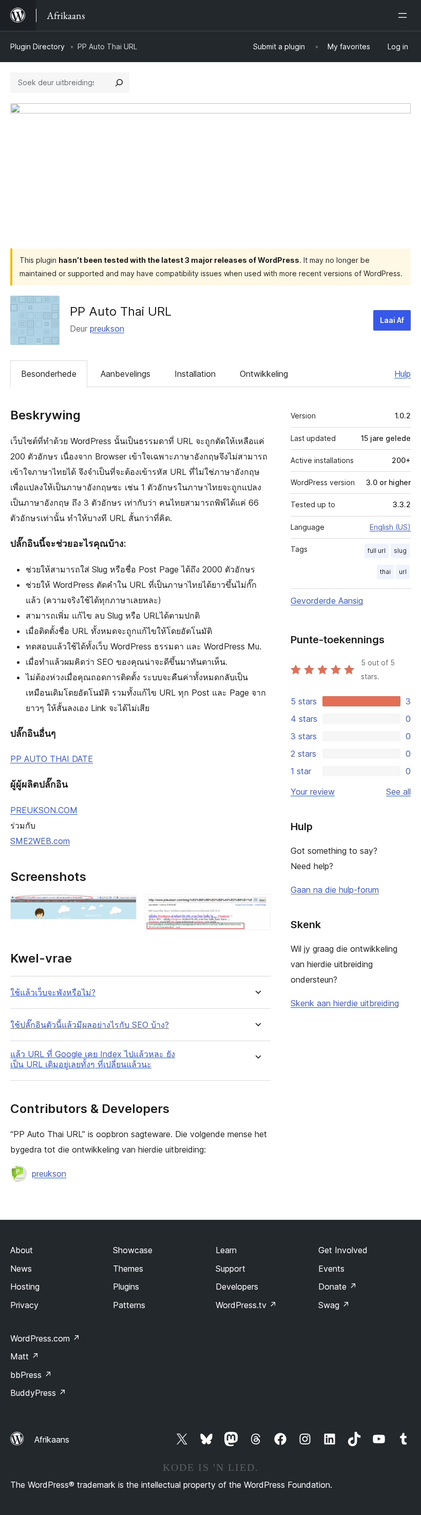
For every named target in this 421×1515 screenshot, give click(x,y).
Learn (226, 1250)
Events (331, 1268)
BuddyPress (38, 1393)
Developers (237, 1286)
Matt (24, 1356)
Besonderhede (48, 374)
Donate (337, 1286)
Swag (334, 1305)
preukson (107, 328)
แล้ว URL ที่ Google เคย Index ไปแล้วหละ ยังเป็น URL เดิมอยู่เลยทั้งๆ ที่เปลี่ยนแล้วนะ (92, 1059)
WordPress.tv (246, 1305)
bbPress (31, 1375)
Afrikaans (51, 1439)
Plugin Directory (37, 46)
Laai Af (392, 320)
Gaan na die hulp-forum (335, 890)
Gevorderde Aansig (327, 601)
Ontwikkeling (264, 374)
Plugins (126, 1286)
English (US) (390, 527)
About (21, 1250)
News (21, 1268)
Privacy (24, 1305)
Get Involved (343, 1250)
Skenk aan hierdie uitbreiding (345, 1003)
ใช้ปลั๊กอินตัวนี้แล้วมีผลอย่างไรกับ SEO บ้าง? (89, 1025)
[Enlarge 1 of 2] (123, 908)
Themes (128, 1268)
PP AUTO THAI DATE (51, 759)
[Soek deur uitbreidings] (119, 82)
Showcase (132, 1250)
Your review (313, 792)
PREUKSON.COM (44, 810)
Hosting (25, 1286)
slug (400, 550)
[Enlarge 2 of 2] (257, 908)
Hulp (402, 374)
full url (377, 550)
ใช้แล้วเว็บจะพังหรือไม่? (52, 993)
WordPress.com (45, 1338)
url (403, 572)
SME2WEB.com (40, 841)
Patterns (129, 1305)
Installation (195, 374)
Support (230, 1268)
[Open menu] (404, 15)
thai (385, 572)
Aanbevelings (125, 374)
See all (398, 792)
